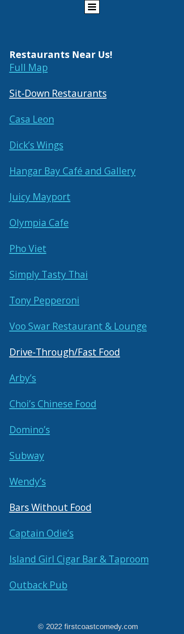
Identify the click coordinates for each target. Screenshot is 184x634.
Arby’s (22, 378)
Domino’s (29, 429)
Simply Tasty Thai (48, 274)
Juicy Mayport (40, 197)
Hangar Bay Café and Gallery (72, 171)
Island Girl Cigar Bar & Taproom (79, 559)
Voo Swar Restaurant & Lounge (78, 326)
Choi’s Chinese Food (52, 404)
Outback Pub (38, 585)
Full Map (28, 67)
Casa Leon (31, 119)
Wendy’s (27, 481)
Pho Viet (27, 248)
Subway (26, 455)
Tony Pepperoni (44, 300)
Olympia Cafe (39, 222)
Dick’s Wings (36, 145)
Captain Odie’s (41, 533)
